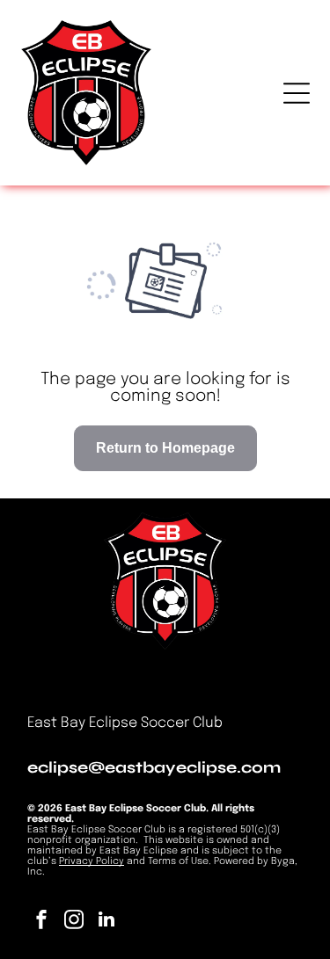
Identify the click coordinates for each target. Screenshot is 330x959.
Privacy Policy (91, 861)
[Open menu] (296, 93)
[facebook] (41, 921)
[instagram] (74, 921)
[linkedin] (106, 921)
